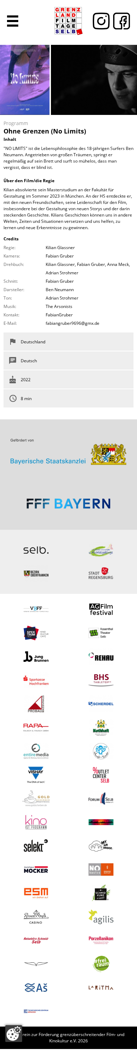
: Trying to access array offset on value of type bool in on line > (68, 448)
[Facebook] (120, 21)
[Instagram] (99, 21)
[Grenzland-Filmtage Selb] (68, 21)
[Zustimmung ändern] (13, 1033)
